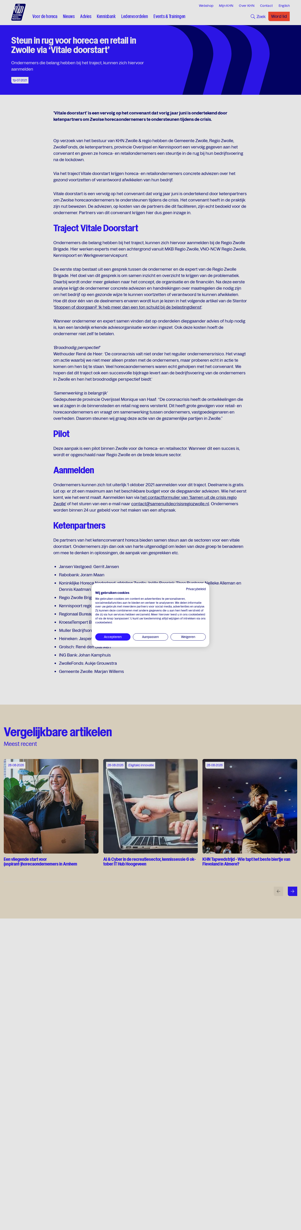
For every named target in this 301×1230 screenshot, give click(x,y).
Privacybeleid (196, 589)
